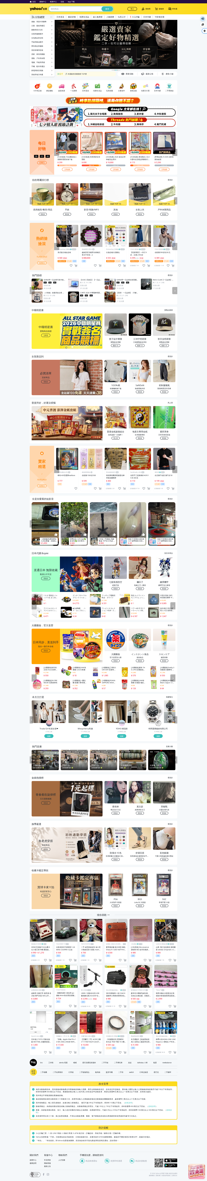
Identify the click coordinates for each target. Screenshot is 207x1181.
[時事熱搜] (103, 100)
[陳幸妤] (140, 122)
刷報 (33, 1062)
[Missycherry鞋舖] (85, 723)
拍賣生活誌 (84, 17)
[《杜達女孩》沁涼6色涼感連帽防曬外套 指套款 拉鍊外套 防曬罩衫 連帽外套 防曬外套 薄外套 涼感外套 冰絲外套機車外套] (60, 717)
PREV (31, 201)
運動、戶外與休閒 (38, 58)
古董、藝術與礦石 (38, 26)
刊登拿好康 (159, 17)
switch (131, 1072)
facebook (43, 1174)
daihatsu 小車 (142, 1062)
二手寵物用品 (84, 1072)
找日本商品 (168, 553)
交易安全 (174, 1175)
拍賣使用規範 (166, 1175)
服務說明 (33, 1163)
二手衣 (120, 1072)
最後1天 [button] (115, 345)
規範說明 (128, 1103)
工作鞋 (50, 1062)
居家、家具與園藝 (38, 54)
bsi (35, 1174)
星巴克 (156, 1072)
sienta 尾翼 (63, 1062)
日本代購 (147, 17)
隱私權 (158, 1175)
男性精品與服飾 (37, 46)
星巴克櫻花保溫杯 (89, 1062)
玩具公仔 (122, 17)
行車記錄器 (144, 1072)
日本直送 (60, 17)
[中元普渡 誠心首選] (116, 44)
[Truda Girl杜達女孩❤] (49, 723)
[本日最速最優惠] (196, 1171)
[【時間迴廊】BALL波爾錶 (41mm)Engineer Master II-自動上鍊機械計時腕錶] (169, 717)
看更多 (170, 180)
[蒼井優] (140, 111)
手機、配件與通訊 (38, 66)
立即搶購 (67, 169)
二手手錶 (105, 1062)
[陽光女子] (91, 111)
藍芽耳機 (109, 1072)
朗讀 (202, 18)
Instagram (48, 1174)
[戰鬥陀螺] (165, 122)
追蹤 (49, 736)
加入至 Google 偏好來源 (202, 24)
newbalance (167, 1062)
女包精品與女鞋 (37, 38)
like (71, 265)
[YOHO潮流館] (122, 723)
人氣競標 (110, 17)
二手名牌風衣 (58, 1072)
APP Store (170, 1160)
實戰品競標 (168, 310)
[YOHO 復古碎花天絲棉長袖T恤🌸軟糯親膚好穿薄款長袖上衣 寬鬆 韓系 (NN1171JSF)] (133, 705)
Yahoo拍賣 (38, 9)
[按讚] (56, 535)
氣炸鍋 (97, 1072)
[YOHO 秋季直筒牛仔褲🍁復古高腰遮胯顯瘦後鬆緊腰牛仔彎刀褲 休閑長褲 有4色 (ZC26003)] (115, 711)
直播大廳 (169, 746)
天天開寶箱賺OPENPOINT (75, 74)
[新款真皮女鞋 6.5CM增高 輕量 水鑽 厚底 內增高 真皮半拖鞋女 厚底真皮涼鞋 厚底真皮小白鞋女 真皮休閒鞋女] (79, 711)
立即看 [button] (46, 335)
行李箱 (71, 1072)
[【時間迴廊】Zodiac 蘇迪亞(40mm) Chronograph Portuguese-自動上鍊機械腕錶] (169, 705)
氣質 (155, 1062)
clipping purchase (75, 265)
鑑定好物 (72, 17)
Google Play (170, 1165)
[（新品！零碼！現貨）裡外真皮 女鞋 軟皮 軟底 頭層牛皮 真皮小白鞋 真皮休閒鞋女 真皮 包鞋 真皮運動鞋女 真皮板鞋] (97, 705)
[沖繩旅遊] (91, 122)
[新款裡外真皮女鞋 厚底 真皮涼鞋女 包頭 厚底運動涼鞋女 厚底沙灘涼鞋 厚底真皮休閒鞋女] (97, 717)
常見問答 (47, 1160)
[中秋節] (165, 111)
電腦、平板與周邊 (38, 62)
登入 (132, 9)
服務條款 (152, 1175)
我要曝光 (42, 163)
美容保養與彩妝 (37, 50)
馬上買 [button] (115, 438)
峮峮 (75, 1062)
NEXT (175, 201)
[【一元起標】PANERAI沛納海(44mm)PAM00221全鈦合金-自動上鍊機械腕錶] (152, 711)
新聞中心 (33, 1160)
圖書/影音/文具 (37, 30)
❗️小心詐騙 (134, 17)
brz (41, 1062)
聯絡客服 (47, 1163)
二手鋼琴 (167, 1072)
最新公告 (47, 1166)
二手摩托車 (118, 1062)
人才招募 (61, 1160)
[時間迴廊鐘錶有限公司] (158, 723)
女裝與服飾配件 (37, 34)
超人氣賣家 (98, 17)
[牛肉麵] (116, 122)
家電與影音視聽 (37, 70)
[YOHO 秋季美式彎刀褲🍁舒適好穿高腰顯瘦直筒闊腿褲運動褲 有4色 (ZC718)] (133, 717)
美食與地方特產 (37, 74)
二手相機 (43, 1072)
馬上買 (170, 402)
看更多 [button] (46, 382)
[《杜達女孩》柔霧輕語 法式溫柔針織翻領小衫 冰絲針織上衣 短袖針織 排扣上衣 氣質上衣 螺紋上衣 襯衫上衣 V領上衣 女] (43, 711)
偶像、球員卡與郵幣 (38, 21)
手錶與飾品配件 (37, 42)
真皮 (130, 1062)
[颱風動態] (116, 111)
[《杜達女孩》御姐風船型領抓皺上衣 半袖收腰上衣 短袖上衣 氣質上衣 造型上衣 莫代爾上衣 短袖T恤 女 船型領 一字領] (60, 705)
